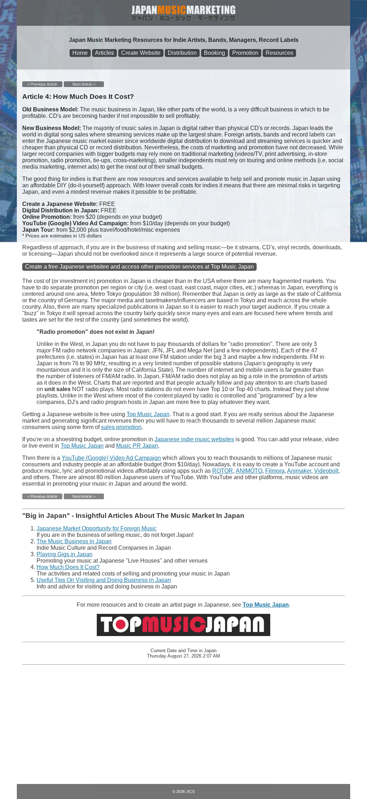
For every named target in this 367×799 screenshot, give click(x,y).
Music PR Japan (137, 446)
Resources (279, 53)
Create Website (141, 53)
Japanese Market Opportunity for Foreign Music (97, 528)
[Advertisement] (183, 723)
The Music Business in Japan (74, 541)
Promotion (245, 53)
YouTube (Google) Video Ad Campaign (111, 458)
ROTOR (222, 471)
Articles (104, 53)
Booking (214, 53)
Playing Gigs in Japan (64, 554)
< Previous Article (42, 84)
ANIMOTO (249, 471)
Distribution (182, 53)
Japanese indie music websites (194, 439)
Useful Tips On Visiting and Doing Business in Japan (104, 580)
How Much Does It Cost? (68, 567)
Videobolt (326, 471)
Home (80, 53)
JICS (190, 791)
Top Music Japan (148, 414)
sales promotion (121, 427)
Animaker (299, 471)
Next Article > (83, 84)
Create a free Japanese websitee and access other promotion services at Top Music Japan (139, 267)
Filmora (275, 471)
